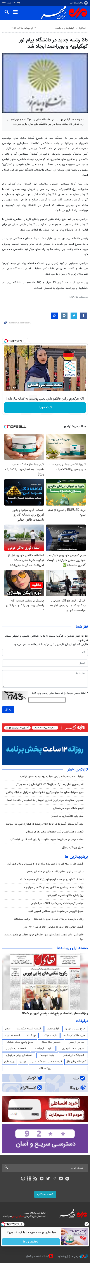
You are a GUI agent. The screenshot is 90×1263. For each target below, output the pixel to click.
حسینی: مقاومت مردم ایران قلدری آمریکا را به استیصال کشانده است (45, 800)
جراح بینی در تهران (75, 1029)
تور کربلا (31, 1035)
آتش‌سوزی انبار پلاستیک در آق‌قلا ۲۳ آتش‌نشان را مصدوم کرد (49, 784)
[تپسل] (6, 341)
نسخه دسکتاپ (45, 1194)
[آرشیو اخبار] (29, 1179)
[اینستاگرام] (54, 1179)
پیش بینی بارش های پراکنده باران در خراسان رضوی (55, 872)
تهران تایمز (9, 1062)
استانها (82, 28)
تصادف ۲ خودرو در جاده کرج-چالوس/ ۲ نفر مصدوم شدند (51, 879)
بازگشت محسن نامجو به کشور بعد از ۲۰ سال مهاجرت (53, 887)
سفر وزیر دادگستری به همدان (67, 816)
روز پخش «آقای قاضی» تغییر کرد (65, 895)
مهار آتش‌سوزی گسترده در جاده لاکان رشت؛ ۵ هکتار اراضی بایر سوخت (44, 824)
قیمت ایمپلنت (43, 1048)
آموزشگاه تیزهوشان (73, 1055)
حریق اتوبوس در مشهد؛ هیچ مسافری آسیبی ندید (55, 911)
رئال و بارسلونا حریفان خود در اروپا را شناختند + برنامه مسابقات (48, 919)
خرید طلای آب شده (74, 1035)
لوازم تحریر (53, 1029)
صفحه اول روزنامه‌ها (72, 948)
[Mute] (14, 387)
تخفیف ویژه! (30, 1241)
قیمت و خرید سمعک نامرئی (46, 1062)
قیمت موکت (50, 1035)
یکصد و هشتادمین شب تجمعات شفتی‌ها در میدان (54, 832)
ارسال (8, 710)
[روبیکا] (42, 1179)
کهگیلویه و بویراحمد (64, 28)
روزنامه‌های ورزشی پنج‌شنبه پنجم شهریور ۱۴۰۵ (56, 1013)
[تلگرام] (67, 1179)
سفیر (7, 1029)
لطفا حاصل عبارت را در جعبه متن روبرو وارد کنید (60, 693)
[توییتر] (48, 1179)
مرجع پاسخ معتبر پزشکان (19, 1042)
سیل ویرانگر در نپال (72, 847)
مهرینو (22, 1062)
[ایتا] (22, 1179)
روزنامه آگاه (45, 1068)
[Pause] (8, 387)
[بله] (61, 1179)
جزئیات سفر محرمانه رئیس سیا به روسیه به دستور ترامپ (51, 776)
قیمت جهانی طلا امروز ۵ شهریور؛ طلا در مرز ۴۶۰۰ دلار (53, 927)
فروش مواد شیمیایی (72, 1048)
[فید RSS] (35, 1179)
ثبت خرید (45, 407)
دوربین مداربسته (51, 1042)
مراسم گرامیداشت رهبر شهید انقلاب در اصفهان (57, 903)
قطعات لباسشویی (16, 1048)
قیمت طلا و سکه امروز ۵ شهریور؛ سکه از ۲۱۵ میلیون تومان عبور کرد (45, 864)
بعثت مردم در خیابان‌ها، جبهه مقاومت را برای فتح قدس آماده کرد (46, 839)
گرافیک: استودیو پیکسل (37, 1256)
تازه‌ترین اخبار (77, 769)
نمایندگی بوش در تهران (19, 1055)
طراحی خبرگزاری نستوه (69, 1256)
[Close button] (87, 1224)
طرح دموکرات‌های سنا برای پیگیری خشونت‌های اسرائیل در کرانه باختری (44, 792)
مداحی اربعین (76, 1042)
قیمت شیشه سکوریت (29, 1029)
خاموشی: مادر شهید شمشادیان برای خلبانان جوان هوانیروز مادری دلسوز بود (43, 937)
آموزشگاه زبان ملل (76, 1062)
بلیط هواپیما (47, 1055)
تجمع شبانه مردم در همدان (68, 808)
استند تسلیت (12, 1035)
